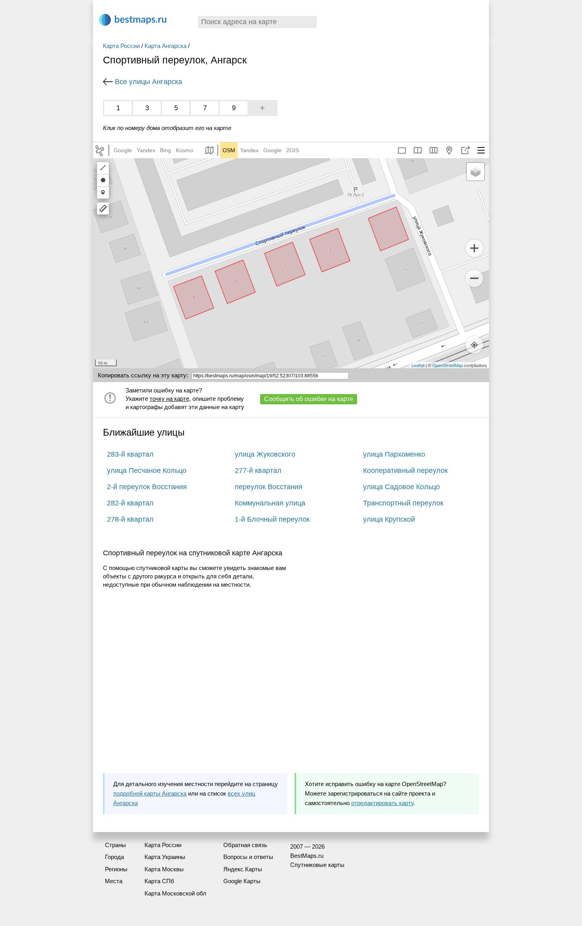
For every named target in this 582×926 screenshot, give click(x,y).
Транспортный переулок (403, 503)
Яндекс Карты (242, 869)
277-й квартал (258, 470)
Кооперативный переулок (405, 470)
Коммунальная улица (270, 503)
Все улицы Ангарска (148, 82)
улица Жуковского (265, 454)
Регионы (116, 869)
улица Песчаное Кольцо (146, 470)
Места (113, 881)
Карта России (121, 45)
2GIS (292, 150)
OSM (229, 150)
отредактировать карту (382, 803)
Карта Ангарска (165, 45)
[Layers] (475, 171)
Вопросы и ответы (248, 856)
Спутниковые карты (317, 864)
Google (123, 150)
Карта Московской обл (175, 893)
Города (114, 856)
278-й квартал (130, 519)
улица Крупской (389, 519)
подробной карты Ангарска (149, 793)
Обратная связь (245, 845)
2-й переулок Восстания (147, 487)
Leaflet (417, 365)
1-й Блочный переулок (272, 519)
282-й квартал (130, 503)
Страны (115, 845)
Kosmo (184, 150)
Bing (165, 150)
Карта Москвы (164, 869)
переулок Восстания (268, 487)
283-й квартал (130, 454)
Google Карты (242, 881)
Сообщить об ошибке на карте (308, 399)
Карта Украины (165, 856)
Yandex (146, 150)
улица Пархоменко (394, 454)
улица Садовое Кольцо (401, 487)
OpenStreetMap (447, 365)
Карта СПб (159, 881)
